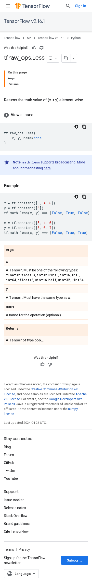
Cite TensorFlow (16, 531)
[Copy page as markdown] (66, 58)
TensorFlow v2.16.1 (24, 21)
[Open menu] (8, 6)
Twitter (9, 471)
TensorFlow (12, 38)
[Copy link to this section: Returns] (23, 329)
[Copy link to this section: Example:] (25, 186)
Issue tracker (14, 500)
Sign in (80, 6)
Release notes (15, 508)
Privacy (24, 549)
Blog (7, 447)
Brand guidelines (17, 524)
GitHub (9, 463)
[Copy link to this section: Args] (19, 250)
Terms (9, 549)
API (29, 38)
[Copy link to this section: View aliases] (38, 115)
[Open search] (68, 6)
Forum (9, 455)
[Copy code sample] (84, 127)
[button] (46, 115)
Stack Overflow (15, 516)
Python (76, 38)
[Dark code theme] (76, 127)
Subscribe (75, 560)
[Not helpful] (41, 48)
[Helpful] (34, 48)
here (47, 168)
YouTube (11, 478)
